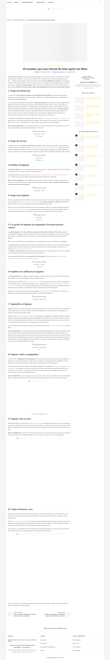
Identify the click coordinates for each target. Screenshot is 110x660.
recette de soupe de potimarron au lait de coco (54, 118)
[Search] (102, 2)
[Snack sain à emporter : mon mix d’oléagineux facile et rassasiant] (79, 100)
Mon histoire (43, 643)
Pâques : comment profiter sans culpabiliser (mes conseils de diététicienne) (93, 115)
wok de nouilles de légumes (57, 325)
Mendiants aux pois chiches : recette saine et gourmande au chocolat (93, 123)
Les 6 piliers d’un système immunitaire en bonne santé (92, 137)
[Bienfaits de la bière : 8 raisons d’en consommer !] (79, 168)
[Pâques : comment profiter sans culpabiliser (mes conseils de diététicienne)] (79, 116)
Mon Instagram (77, 640)
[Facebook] (92, 2)
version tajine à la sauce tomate (19, 521)
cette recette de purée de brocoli (22, 249)
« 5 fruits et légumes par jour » (18, 209)
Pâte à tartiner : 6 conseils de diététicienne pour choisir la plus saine (93, 107)
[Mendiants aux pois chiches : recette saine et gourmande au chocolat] (79, 124)
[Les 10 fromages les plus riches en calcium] (79, 187)
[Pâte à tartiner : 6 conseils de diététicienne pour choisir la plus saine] (79, 108)
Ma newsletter (76, 650)
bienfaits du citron (46, 291)
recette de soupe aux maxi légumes (29, 202)
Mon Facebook (77, 647)
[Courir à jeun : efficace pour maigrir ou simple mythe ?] (79, 148)
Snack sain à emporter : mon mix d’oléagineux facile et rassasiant (93, 98)
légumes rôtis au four (34, 423)
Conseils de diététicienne (19, 20)
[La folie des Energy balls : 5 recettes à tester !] (79, 197)
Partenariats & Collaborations (47, 647)
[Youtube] (95, 2)
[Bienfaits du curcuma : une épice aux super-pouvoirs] (79, 158)
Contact (42, 650)
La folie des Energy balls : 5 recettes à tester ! (92, 195)
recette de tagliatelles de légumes (26, 316)
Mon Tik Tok (76, 643)
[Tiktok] (97, 2)
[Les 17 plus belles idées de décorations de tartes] (79, 177)
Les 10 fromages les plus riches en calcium (94, 185)
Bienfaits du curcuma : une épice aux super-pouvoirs (93, 156)
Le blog (16, 2)
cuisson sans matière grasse (33, 281)
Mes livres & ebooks (27, 2)
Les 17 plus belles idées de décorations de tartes (92, 176)
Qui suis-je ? (43, 640)
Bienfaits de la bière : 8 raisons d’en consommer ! (93, 166)
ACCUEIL (9, 20)
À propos (50, 2)
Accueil (9, 2)
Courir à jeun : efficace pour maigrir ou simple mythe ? (92, 146)
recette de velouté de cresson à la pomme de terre (44, 147)
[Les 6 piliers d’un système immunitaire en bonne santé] (79, 139)
